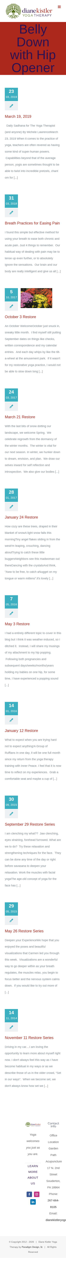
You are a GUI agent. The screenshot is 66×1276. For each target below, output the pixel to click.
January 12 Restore (21, 730)
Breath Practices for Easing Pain (32, 223)
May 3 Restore (17, 624)
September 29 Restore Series (30, 824)
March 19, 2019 (18, 116)
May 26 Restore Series (24, 931)
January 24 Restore (21, 517)
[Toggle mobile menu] (59, 7)
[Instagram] (36, 1194)
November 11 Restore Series (29, 1037)
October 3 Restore (20, 317)
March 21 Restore (20, 417)
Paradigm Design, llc (32, 1247)
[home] (33, 1125)
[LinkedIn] (33, 1202)
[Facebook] (29, 1194)
